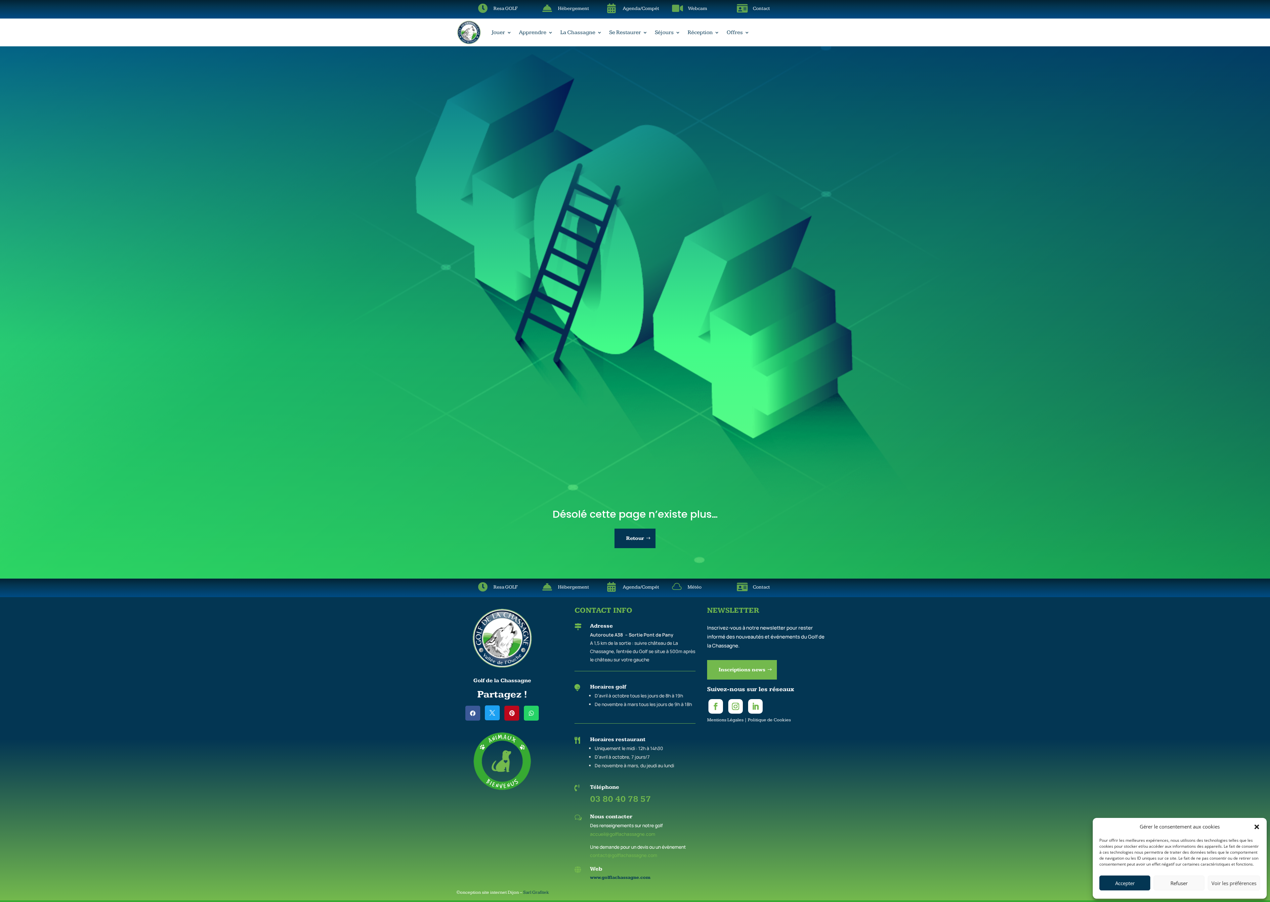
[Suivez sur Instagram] (735, 706)
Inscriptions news (742, 670)
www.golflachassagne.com (620, 877)
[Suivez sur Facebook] (715, 706)
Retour (635, 538)
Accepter (1125, 883)
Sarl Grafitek (536, 892)
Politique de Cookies (769, 720)
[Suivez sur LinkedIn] (755, 706)
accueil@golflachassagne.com (622, 834)
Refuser (1179, 883)
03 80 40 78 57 (620, 799)
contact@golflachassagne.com (623, 855)
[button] (1256, 827)
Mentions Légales (725, 720)
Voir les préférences (1233, 883)
